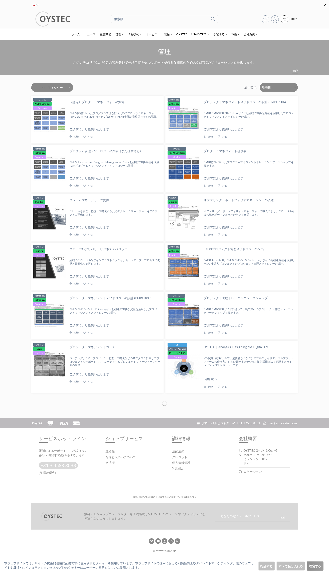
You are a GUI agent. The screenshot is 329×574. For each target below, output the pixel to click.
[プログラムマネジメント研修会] (184, 168)
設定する (315, 566)
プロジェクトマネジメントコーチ (92, 347)
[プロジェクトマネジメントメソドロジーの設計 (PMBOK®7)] (49, 315)
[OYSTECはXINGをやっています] (177, 541)
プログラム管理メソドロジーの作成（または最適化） (106, 151)
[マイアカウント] (275, 18)
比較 (76, 136)
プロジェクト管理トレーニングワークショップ (236, 298)
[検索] (213, 19)
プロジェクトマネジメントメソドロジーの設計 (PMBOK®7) (110, 298)
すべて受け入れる (291, 566)
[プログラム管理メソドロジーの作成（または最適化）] (49, 168)
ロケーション (253, 472)
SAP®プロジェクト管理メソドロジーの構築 (234, 249)
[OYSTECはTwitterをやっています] (151, 541)
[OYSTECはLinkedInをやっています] (171, 541)
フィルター (55, 87)
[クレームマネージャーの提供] (49, 217)
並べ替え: (250, 87)
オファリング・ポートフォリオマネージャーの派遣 (239, 200)
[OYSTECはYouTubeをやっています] (158, 541)
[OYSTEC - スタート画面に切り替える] (71, 18)
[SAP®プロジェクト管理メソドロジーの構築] (184, 266)
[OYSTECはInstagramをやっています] (164, 541)
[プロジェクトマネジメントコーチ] (49, 364)
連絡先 (110, 451)
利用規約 (178, 468)
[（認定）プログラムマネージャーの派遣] (49, 119)
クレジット (179, 457)
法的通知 (178, 451)
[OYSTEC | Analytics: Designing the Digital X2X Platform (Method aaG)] (184, 367)
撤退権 (110, 463)
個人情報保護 (181, 463)
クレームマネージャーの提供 (89, 200)
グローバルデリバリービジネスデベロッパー (99, 249)
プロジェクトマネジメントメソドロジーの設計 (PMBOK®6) (245, 102)
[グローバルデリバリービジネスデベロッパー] (49, 266)
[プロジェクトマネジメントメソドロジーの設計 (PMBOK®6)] (184, 119)
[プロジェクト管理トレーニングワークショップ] (184, 315)
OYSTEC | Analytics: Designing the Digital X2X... (237, 347)
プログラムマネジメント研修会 (225, 151)
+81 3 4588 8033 (58, 465)
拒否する (266, 566)
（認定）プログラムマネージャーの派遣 (96, 102)
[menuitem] (164, 18)
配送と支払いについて (120, 457)
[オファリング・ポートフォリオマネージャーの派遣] (184, 217)
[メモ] (265, 18)
